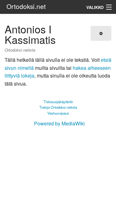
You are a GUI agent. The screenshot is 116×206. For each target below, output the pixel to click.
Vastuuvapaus (58, 113)
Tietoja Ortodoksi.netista (58, 107)
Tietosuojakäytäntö (58, 101)
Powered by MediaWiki (59, 123)
